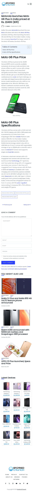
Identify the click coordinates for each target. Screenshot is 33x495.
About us (9, 477)
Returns (16, 479)
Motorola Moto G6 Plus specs (9, 196)
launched (14, 39)
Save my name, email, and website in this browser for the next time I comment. (15, 257)
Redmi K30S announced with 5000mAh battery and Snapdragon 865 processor (15, 331)
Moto (3, 32)
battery (11, 170)
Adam (8, 26)
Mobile (18, 137)
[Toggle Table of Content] (28, 47)
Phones (24, 477)
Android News (5, 12)
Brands (17, 477)
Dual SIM (11, 152)
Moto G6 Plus (25, 32)
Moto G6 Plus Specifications (12, 52)
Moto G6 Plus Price (8, 50)
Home (7, 474)
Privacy (14, 474)
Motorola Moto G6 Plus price (22, 193)
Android (8, 150)
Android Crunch (21, 489)
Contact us (23, 474)
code (14, 77)
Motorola (13, 12)
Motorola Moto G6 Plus (7, 193)
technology (15, 161)
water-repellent (22, 183)
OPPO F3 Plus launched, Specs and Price (15, 362)
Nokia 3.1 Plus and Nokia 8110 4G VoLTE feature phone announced (16, 300)
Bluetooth (8, 176)
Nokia (11, 295)
